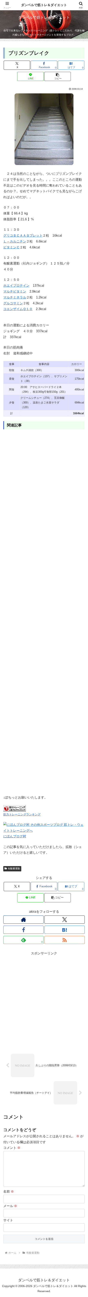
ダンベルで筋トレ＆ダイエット (44, 5)
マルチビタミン (14, 291)
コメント (11, 1147)
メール (10, 1206)
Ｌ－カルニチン (14, 241)
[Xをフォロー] (64, 920)
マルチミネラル (14, 297)
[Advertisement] (44, 613)
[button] (57, 76)
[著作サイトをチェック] (23, 920)
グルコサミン (13, 303)
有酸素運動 (14, 868)
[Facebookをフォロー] (23, 930)
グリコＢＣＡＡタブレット (23, 235)
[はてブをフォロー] (64, 930)
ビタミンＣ (11, 247)
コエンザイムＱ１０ (18, 309)
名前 (8, 1191)
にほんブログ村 (14, 836)
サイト (8, 1220)
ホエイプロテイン (16, 285)
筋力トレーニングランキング (22, 814)
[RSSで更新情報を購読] (64, 940)
